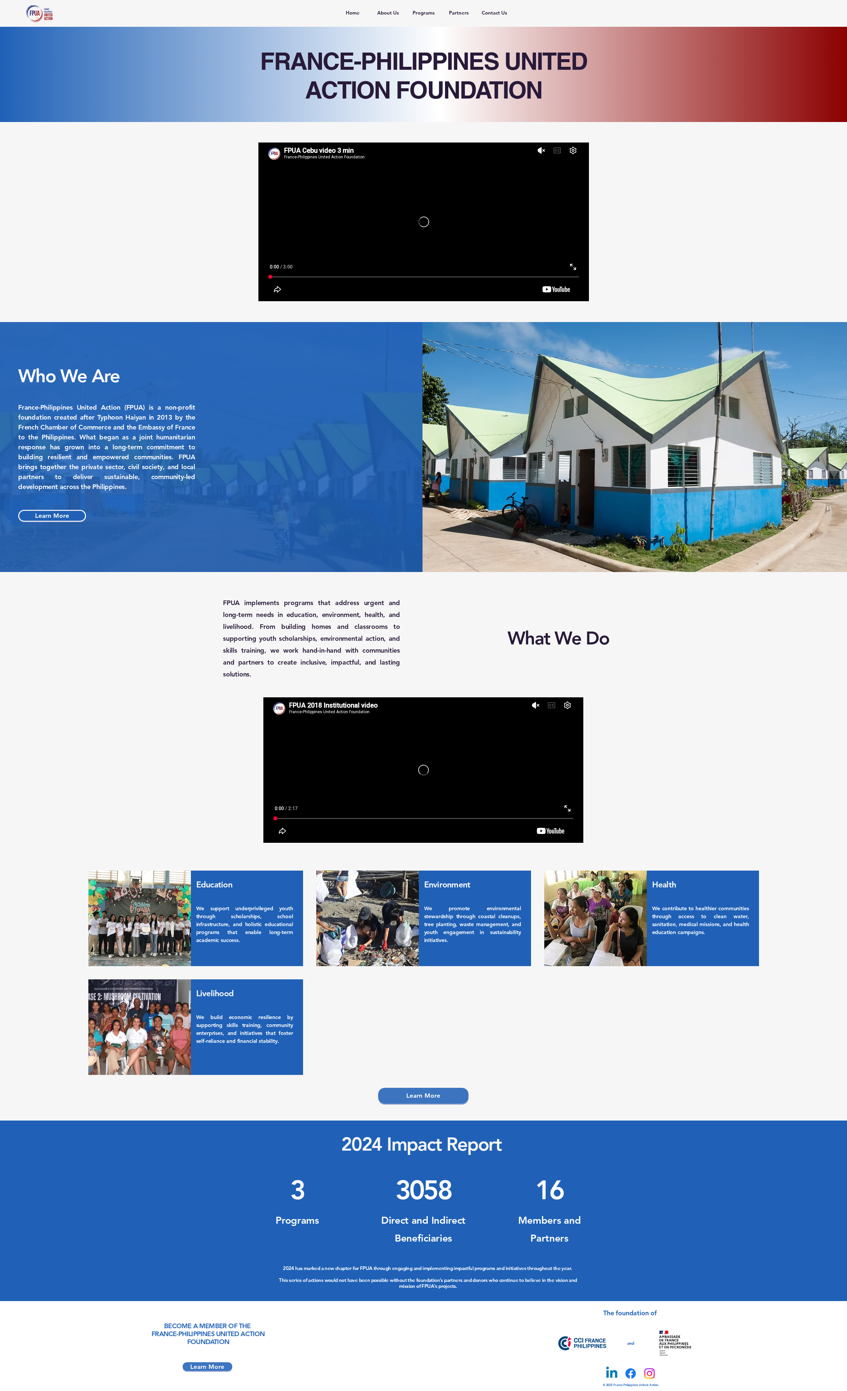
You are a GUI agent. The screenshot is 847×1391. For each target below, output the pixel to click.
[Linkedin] (612, 1373)
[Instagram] (649, 1373)
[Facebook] (631, 1373)
